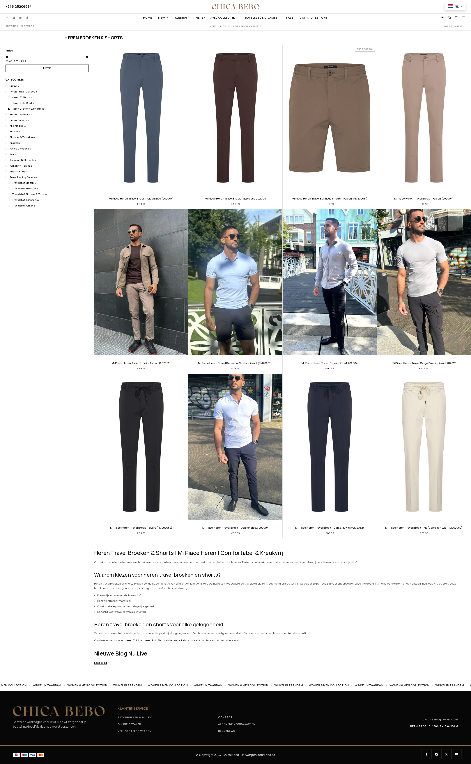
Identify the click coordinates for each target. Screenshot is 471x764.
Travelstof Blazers (23, 182)
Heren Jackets (18, 120)
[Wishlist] (456, 18)
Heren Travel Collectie (215, 17)
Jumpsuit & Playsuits (22, 160)
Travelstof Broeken (24, 188)
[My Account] (442, 17)
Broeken (15, 143)
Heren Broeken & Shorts (27, 108)
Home (147, 17)
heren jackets (178, 640)
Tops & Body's (18, 171)
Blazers (14, 131)
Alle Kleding (17, 125)
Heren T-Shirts (21, 97)
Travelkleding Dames (260, 17)
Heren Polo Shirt (22, 103)
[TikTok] (27, 17)
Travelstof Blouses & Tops (28, 194)
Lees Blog (100, 663)
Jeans (13, 154)
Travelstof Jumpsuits (25, 200)
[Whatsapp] (20, 17)
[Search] (449, 17)
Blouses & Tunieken (22, 137)
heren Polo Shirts (154, 640)
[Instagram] (13, 17)
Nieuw (13, 86)
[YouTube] (456, 754)
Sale (289, 17)
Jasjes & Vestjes (19, 148)
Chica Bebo (231, 755)
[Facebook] (7, 17)
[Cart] (463, 18)
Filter (47, 68)
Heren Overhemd (20, 114)
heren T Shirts (134, 640)
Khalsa (270, 755)
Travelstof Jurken (23, 205)
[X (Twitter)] (446, 754)
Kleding (181, 17)
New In (163, 17)
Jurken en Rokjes (20, 165)
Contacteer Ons (314, 17)
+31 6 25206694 (19, 6)
